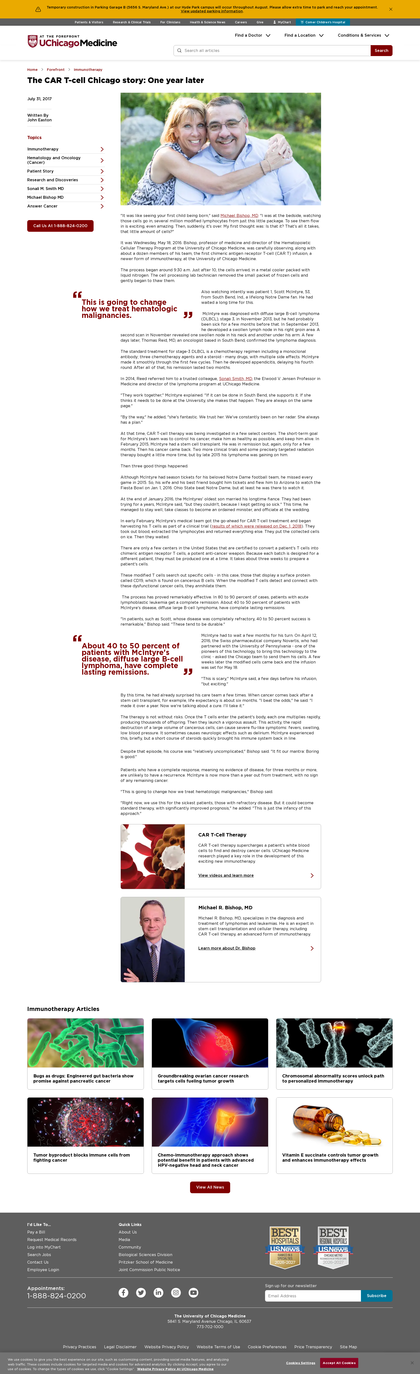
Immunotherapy (43, 149)
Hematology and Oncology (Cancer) (54, 160)
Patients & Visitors (89, 22)
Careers (241, 22)
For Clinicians (170, 22)
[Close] (412, 1362)
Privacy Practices (79, 1347)
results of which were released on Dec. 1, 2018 (256, 526)
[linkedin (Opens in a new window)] (158, 1293)
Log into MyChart (44, 1247)
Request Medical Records (52, 1239)
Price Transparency (313, 1347)
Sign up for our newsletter (291, 1285)
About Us (128, 1232)
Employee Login (43, 1269)
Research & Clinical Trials (132, 22)
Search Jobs (39, 1254)
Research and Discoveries (52, 180)
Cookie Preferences (267, 1347)
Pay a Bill (36, 1232)
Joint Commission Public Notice (149, 1269)
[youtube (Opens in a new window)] (193, 1293)
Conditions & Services (359, 35)
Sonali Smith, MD (235, 378)
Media (124, 1239)
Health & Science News (207, 22)
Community (130, 1247)
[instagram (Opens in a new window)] (176, 1293)
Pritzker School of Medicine (146, 1262)
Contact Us (38, 1262)
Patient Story (40, 171)
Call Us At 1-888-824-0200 (60, 225)
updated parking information (217, 11)
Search (381, 50)
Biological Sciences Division (145, 1254)
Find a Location (300, 35)
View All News (210, 1187)
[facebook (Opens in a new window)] (123, 1293)
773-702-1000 (210, 1326)
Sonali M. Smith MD (45, 188)
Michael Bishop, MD (239, 215)
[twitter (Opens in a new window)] (141, 1293)
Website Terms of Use (218, 1347)
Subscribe (376, 1295)
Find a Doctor (248, 35)
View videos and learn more (226, 875)
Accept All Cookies (339, 1363)
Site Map (348, 1347)
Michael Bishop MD (45, 197)
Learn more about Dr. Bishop (226, 948)
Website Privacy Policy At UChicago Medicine (175, 1369)
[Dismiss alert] (391, 9)
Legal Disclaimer (120, 1347)
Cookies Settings (300, 1363)
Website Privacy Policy (166, 1347)
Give (260, 22)
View (186, 11)
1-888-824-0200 (56, 1292)
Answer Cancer (42, 206)
